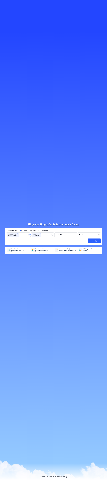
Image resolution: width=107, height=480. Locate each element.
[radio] (12, 230)
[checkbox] (44, 230)
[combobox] (19, 235)
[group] (18, 234)
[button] (90, 2)
